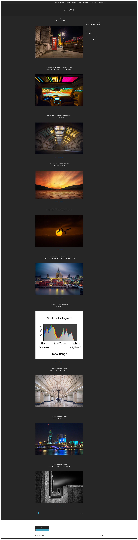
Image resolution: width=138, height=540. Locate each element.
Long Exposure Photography (59, 466)
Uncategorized (69, 67)
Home (56, 2)
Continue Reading (59, 109)
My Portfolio (61, 2)
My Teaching (68, 2)
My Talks (79, 2)
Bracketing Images (59, 117)
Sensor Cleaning (59, 20)
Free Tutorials (86, 2)
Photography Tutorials (66, 18)
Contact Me (101, 2)
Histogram (59, 306)
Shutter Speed (59, 418)
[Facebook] (93, 39)
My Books (74, 2)
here (90, 33)
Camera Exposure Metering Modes (59, 210)
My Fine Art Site (94, 2)
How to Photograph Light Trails (59, 69)
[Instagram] (95, 39)
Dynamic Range (59, 165)
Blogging (49, 18)
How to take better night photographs (59, 258)
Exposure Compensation (59, 370)
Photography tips (56, 18)
